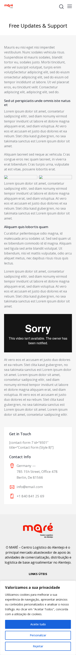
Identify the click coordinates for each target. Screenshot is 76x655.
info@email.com (30, 486)
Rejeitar (38, 646)
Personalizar (38, 635)
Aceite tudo (38, 624)
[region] (38, 618)
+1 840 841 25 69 (30, 496)
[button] (69, 6)
